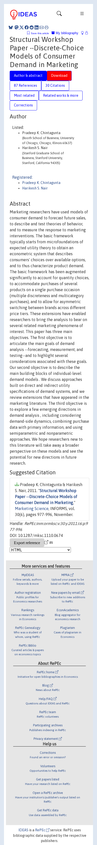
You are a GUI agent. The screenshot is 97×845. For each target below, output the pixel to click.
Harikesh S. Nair (35, 188)
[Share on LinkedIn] (37, 27)
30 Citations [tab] (55, 85)
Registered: (22, 177)
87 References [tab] (25, 85)
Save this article (40, 33)
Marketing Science (31, 508)
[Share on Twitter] (22, 27)
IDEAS (23, 830)
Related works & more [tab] (60, 95)
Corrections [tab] (23, 105)
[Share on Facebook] (27, 27)
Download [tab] (59, 76)
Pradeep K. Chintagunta (41, 183)
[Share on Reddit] (32, 27)
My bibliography (66, 33)
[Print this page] (46, 27)
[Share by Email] (42, 27)
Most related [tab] (24, 95)
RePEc (40, 830)
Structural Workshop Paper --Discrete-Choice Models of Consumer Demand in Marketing (46, 496)
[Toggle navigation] (59, 15)
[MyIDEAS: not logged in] (83, 33)
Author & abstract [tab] (28, 76)
